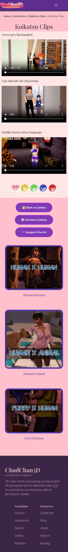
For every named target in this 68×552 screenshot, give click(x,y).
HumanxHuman (34, 295)
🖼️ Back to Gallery (34, 207)
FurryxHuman (34, 438)
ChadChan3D (22, 470)
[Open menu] (56, 5)
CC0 (55, 485)
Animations (19, 16)
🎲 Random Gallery (34, 219)
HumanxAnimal (34, 374)
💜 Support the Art (33, 232)
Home (7, 16)
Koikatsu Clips (37, 16)
